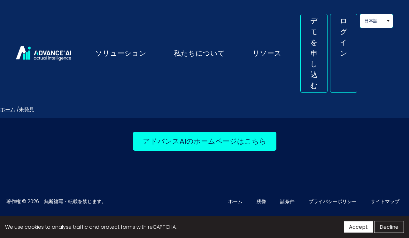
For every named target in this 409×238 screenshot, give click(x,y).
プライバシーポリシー (333, 201)
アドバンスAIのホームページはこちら (209, 141)
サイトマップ (385, 201)
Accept (358, 227)
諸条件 (287, 201)
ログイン (343, 37)
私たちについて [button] (199, 53)
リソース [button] (267, 53)
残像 (261, 201)
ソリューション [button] (120, 53)
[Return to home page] (43, 53)
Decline (389, 227)
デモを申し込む (314, 53)
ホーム (7, 109)
